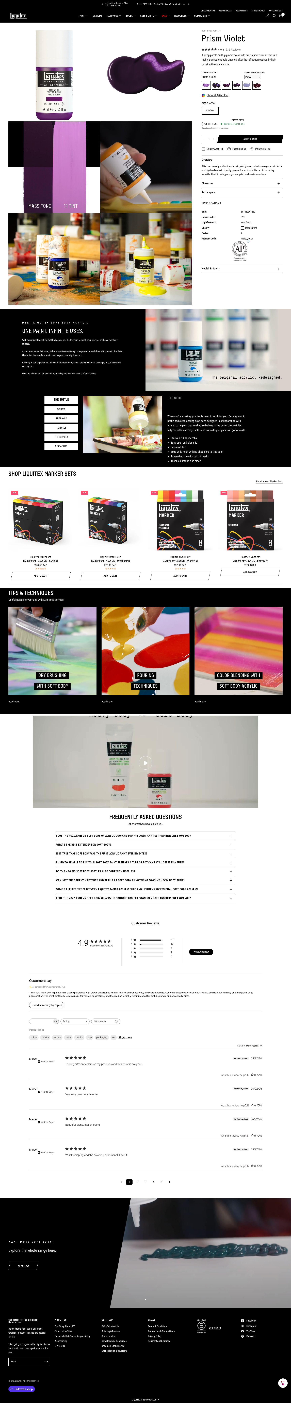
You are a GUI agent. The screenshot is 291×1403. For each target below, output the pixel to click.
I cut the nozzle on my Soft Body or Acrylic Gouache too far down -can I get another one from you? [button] (123, 835)
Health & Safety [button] (211, 268)
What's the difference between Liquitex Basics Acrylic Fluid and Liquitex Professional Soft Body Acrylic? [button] (127, 889)
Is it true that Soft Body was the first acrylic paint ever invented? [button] (101, 853)
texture (57, 1037)
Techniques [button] (208, 192)
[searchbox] (41, 1021)
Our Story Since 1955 (65, 1326)
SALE (164, 15)
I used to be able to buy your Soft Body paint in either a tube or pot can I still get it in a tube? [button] (120, 862)
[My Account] (268, 16)
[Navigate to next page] (170, 1182)
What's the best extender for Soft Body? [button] (83, 844)
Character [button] (207, 183)
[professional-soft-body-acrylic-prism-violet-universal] (236, 85)
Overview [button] (207, 159)
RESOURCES (180, 15)
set (113, 1037)
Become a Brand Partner (113, 1345)
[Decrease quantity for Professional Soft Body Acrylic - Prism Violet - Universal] (204, 139)
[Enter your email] (46, 1362)
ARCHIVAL (61, 409)
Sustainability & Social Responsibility (72, 1336)
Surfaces (112, 15)
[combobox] (75, 1021)
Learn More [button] (215, 1327)
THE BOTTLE (61, 399)
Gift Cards (60, 1345)
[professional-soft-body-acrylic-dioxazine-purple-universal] (216, 85)
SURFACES (61, 428)
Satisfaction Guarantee (159, 1341)
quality (45, 1037)
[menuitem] (83, 16)
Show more (125, 1037)
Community (200, 15)
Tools (129, 15)
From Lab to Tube (63, 1331)
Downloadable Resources (114, 1341)
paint (68, 1037)
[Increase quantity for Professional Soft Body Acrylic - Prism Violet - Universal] (213, 139)
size (90, 1037)
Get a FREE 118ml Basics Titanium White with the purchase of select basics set (139, 4)
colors (34, 1037)
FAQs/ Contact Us (110, 1326)
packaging (101, 1037)
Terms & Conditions (157, 1326)
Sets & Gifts (147, 15)
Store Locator (108, 1336)
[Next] (189, 4)
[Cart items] (280, 16)
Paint (82, 15)
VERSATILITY (61, 446)
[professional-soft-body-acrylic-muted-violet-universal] (256, 85)
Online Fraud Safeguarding (114, 1350)
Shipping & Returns (111, 1331)
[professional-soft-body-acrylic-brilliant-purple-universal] (206, 85)
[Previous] (102, 4)
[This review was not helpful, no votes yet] (258, 1075)
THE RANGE (61, 418)
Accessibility (61, 1341)
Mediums (97, 15)
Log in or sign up (237, 120)
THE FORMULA (61, 437)
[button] (145, 1399)
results (79, 1037)
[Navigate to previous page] (121, 1182)
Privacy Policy (154, 1336)
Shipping (205, 128)
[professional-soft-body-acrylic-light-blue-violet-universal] (246, 85)
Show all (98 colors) (218, 95)
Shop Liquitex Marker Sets (269, 481)
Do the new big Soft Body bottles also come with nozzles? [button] (95, 871)
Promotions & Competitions (161, 1331)
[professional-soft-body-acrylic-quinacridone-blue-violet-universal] (226, 85)
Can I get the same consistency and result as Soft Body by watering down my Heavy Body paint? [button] (120, 880)
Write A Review (201, 951)
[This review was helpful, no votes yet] (252, 1075)
